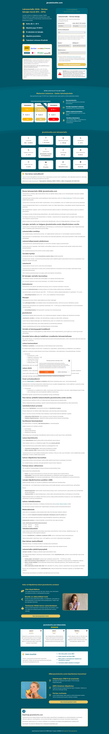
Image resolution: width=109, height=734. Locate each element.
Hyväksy (46, 372)
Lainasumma (61, 23)
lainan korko (30, 381)
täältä (65, 367)
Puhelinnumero (62, 50)
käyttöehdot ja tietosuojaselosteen (74, 56)
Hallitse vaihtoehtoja (62, 372)
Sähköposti (75, 43)
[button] (69, 360)
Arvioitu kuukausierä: (63, 29)
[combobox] (59, 52)
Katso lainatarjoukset (71, 64)
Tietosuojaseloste (73, 731)
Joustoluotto (25, 315)
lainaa (67, 198)
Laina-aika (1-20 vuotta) (79, 23)
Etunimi (60, 43)
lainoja (39, 18)
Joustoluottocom (54, 2)
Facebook (65, 731)
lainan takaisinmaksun (62, 504)
